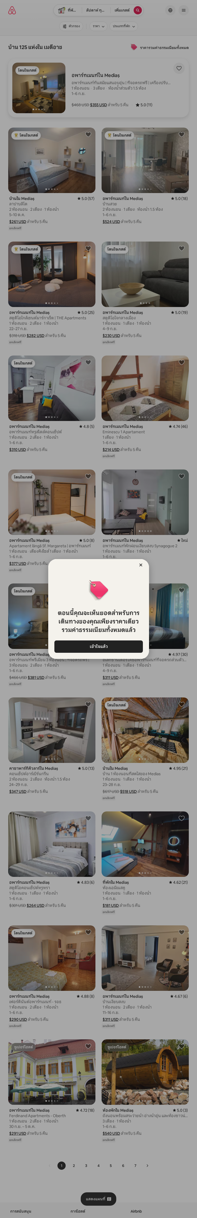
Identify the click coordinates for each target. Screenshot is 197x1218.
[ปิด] (141, 565)
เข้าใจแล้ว (98, 646)
